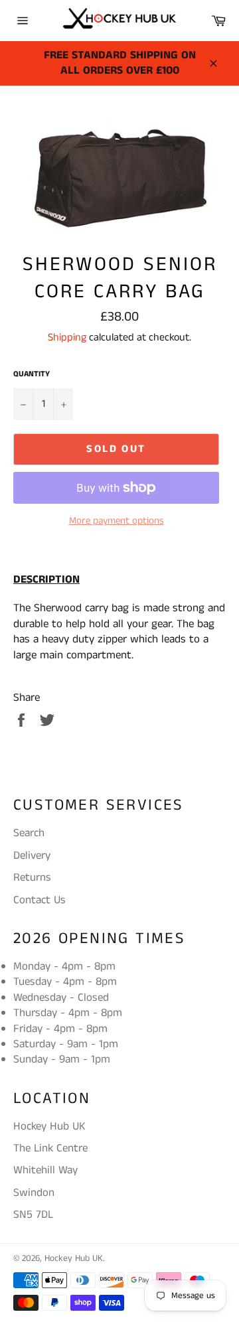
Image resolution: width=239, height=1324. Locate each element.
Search (28, 833)
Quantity (31, 374)
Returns (32, 877)
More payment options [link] (116, 521)
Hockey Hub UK (73, 1258)
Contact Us (39, 900)
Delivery (31, 855)
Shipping (67, 337)
